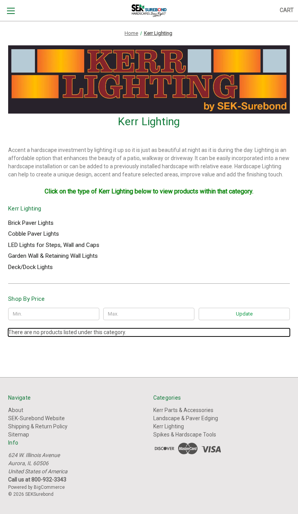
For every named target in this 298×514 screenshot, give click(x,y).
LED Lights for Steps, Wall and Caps (53, 244)
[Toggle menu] (10, 10)
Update (244, 314)
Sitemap (18, 434)
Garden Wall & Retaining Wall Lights (53, 255)
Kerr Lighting (168, 426)
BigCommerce (49, 487)
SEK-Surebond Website (36, 418)
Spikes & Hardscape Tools (184, 434)
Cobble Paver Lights (33, 233)
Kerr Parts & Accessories (183, 410)
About (15, 410)
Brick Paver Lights (31, 222)
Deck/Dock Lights (30, 267)
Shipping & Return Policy (38, 426)
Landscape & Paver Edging (185, 418)
